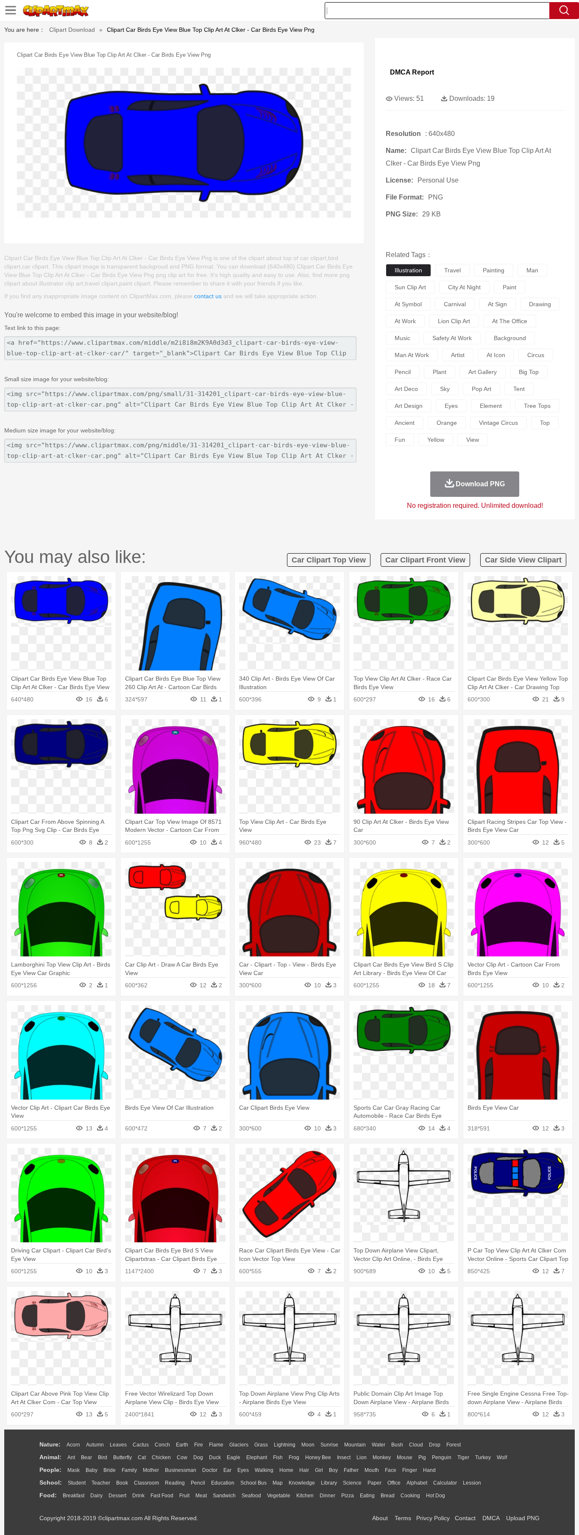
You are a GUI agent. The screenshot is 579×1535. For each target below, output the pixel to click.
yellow (435, 439)
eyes (451, 405)
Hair (304, 1470)
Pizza (347, 1496)
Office (394, 1483)
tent (519, 388)
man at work (412, 355)
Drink (138, 1496)
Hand (429, 1470)
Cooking (410, 1496)
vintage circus (498, 422)
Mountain (355, 1445)
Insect (344, 1457)
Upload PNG (523, 1518)
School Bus (253, 1483)
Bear (86, 1457)
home (286, 1470)
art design (409, 405)
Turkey (483, 1457)
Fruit (184, 1496)
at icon (496, 355)
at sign (497, 304)
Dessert (117, 1496)
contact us (208, 296)
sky (445, 388)
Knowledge (302, 1483)
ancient (405, 422)
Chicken (161, 1457)
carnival (455, 304)
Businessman (180, 1470)
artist (458, 355)
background (510, 338)
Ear (227, 1470)
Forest (453, 1445)
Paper (374, 1483)
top (545, 422)
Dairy (96, 1496)
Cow (182, 1457)
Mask (73, 1470)
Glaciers (238, 1445)
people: (50, 1469)
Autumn (95, 1445)
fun (400, 439)
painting (493, 270)
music (402, 338)
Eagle (233, 1457)
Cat (142, 1457)
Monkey (382, 1457)
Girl (319, 1470)
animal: (50, 1457)
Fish (278, 1457)
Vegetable (278, 1496)
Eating (367, 1496)
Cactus (141, 1445)
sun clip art (410, 287)
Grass (261, 1445)
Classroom (146, 1483)
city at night (464, 287)
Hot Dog (435, 1496)
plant (439, 372)
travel (452, 270)
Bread (388, 1496)
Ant (71, 1457)
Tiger (463, 1457)
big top (529, 372)
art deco (406, 388)
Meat (201, 1496)
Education (222, 1483)
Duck (215, 1457)
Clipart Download (72, 29)
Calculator (445, 1483)
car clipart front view (425, 560)
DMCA (490, 1518)
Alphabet (416, 1483)
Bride (109, 1470)
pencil (403, 372)
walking (264, 1470)
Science (352, 1483)
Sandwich (224, 1496)
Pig (422, 1457)
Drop (434, 1445)
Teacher (101, 1483)
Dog (198, 1457)
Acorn (73, 1445)
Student (77, 1483)
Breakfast (73, 1496)
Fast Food (161, 1496)
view (472, 439)
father (351, 1470)
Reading (175, 1483)
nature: (50, 1444)
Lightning (284, 1445)
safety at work (452, 338)
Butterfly (122, 1457)
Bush (397, 1445)
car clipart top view (329, 560)
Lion (361, 1457)
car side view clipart (523, 560)
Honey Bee (318, 1457)
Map (278, 1483)
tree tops (537, 405)
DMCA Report (412, 72)
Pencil (198, 1483)
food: (48, 1495)
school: (50, 1482)
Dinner (327, 1496)
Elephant (256, 1457)
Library (329, 1483)
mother (151, 1470)
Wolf (502, 1457)
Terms (403, 1518)
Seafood (251, 1496)
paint (509, 287)
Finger (409, 1470)
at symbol (408, 304)
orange (447, 422)
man (532, 270)
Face (390, 1470)
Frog (294, 1457)
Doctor (209, 1470)
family (129, 1470)
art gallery (482, 372)
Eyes (243, 1470)
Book (122, 1483)
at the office (509, 321)
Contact (465, 1518)
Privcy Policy (433, 1518)
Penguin (441, 1457)
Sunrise (329, 1445)
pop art (481, 388)
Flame (216, 1445)
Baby (91, 1470)
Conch (162, 1445)
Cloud (416, 1445)
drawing (540, 304)
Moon (308, 1445)
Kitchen (305, 1496)
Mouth (372, 1470)
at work (405, 321)
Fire (198, 1445)
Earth (182, 1445)
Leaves (118, 1445)
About (380, 1518)
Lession (472, 1483)
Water (378, 1445)
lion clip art (454, 321)
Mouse (404, 1457)
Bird (102, 1457)
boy (333, 1470)
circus (535, 355)
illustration (408, 270)
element (491, 405)
